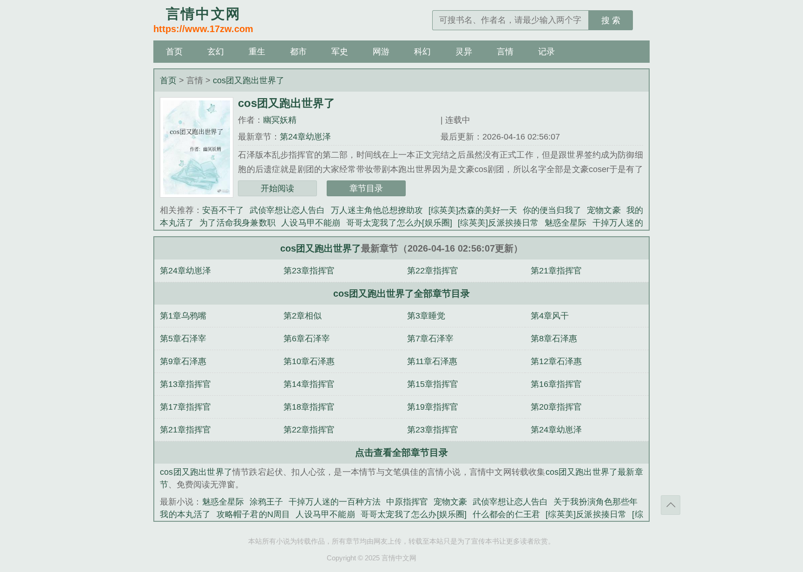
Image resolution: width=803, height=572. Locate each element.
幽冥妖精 (279, 120)
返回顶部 (670, 505)
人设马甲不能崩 (310, 222)
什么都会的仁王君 (506, 514)
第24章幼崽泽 (305, 136)
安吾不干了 (223, 210)
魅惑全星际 (566, 222)
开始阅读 (277, 188)
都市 (298, 51)
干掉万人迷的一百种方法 (335, 501)
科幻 (422, 51)
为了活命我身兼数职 (237, 222)
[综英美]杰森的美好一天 (472, 210)
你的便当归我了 (552, 210)
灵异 (463, 51)
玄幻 (215, 51)
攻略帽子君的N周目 (253, 514)
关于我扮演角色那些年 (595, 501)
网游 (381, 51)
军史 (339, 51)
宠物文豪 (603, 210)
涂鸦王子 (266, 501)
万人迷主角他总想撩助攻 (377, 210)
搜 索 (610, 20)
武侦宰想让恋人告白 (287, 210)
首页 (174, 51)
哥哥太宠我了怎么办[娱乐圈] (399, 222)
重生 (257, 51)
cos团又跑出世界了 (248, 80)
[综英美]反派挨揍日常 (498, 222)
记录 (546, 51)
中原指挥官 (407, 501)
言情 (505, 51)
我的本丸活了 (185, 514)
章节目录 (366, 188)
